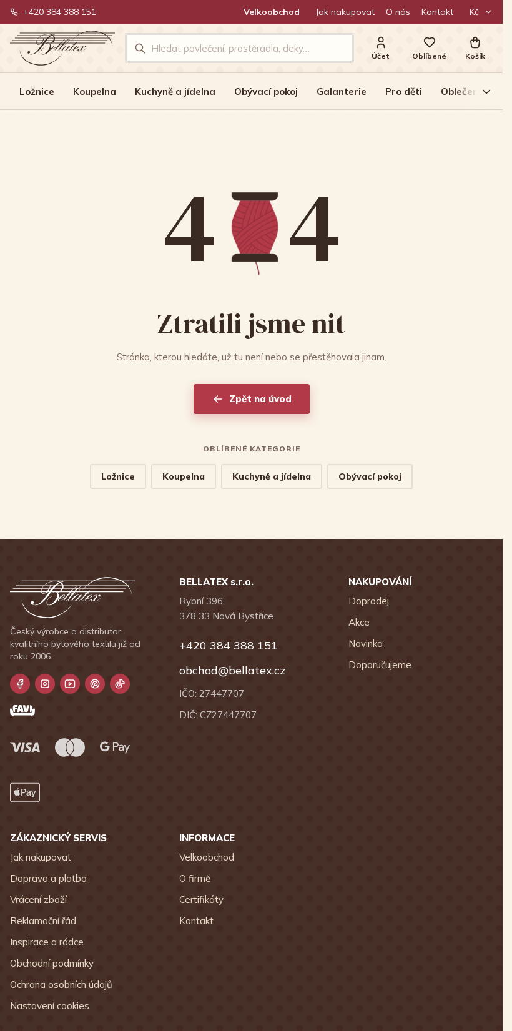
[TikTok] (120, 684)
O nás (398, 11)
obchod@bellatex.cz (232, 670)
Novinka (365, 643)
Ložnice (36, 91)
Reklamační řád (43, 921)
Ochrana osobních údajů (61, 984)
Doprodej (368, 601)
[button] (475, 48)
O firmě (194, 878)
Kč (474, 11)
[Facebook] (20, 684)
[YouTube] (70, 684)
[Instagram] (45, 684)
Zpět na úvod (260, 399)
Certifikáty (201, 899)
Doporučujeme (379, 665)
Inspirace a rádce (47, 942)
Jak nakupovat (345, 11)
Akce (359, 622)
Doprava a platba (48, 878)
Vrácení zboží (38, 899)
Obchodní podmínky (52, 963)
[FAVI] (22, 710)
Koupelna (94, 91)
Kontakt (437, 11)
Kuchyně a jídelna (175, 91)
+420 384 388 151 (59, 11)
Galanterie (342, 91)
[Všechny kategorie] (479, 91)
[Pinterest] (95, 684)
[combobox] (248, 48)
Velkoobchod (272, 11)
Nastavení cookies (49, 1006)
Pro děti (403, 91)
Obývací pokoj (266, 91)
